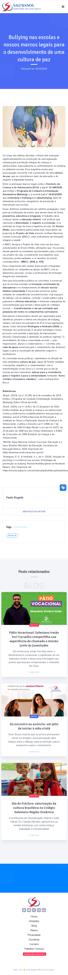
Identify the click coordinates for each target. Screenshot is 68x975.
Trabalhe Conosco (34, 948)
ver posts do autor (34, 511)
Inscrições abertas (34, 954)
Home (34, 916)
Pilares (34, 930)
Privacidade (34, 935)
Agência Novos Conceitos (43, 969)
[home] (21, 6)
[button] (63, 7)
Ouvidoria (34, 939)
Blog (34, 925)
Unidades (34, 921)
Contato (34, 944)
